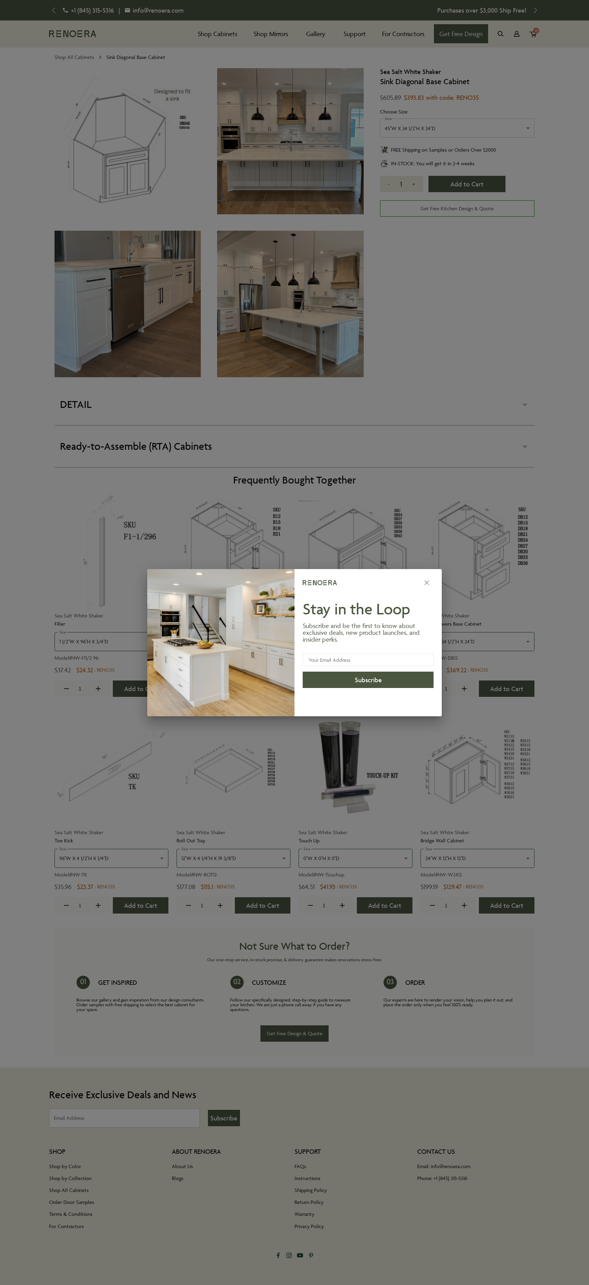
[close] (427, 583)
